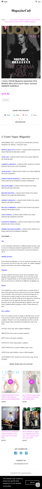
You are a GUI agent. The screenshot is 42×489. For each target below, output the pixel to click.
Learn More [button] (7, 486)
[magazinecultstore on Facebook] (15, 454)
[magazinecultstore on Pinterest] (21, 454)
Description (20, 122)
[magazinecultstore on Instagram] (26, 454)
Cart (39, 2)
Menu (6, 2)
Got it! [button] (32, 482)
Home (3, 20)
